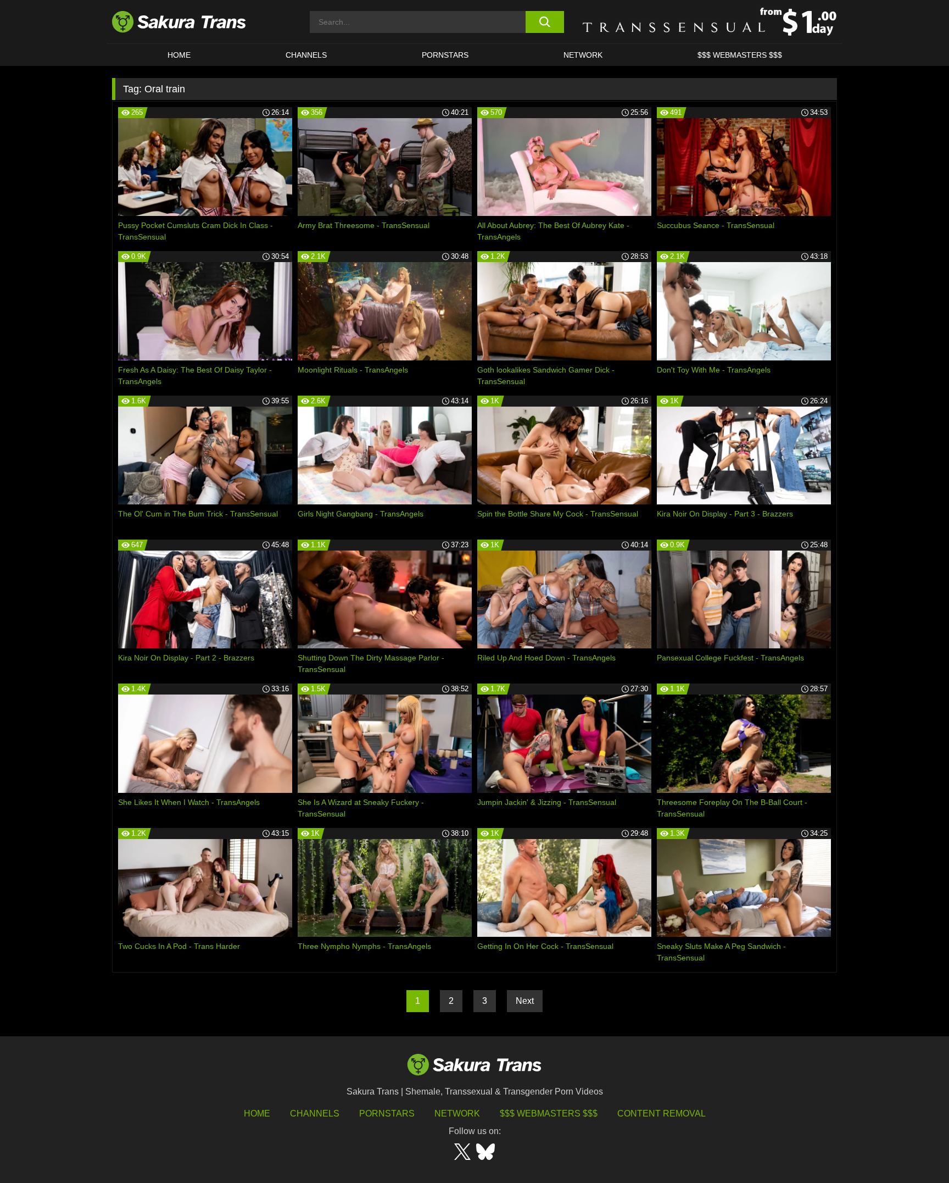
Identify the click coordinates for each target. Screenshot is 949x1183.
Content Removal (661, 1113)
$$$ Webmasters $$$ (549, 1113)
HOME (179, 55)
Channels (314, 1113)
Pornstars (387, 1113)
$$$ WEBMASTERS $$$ (739, 55)
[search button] (544, 22)
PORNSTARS (445, 55)
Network (582, 55)
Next (525, 1001)
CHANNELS (306, 55)
